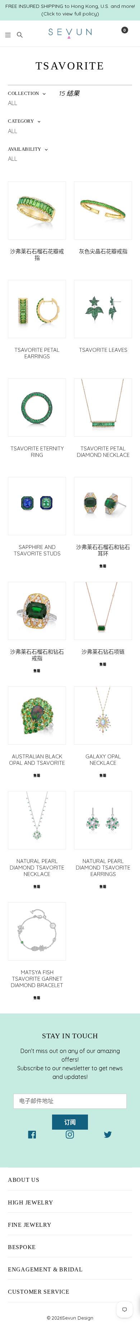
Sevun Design (77, 1318)
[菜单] (8, 33)
